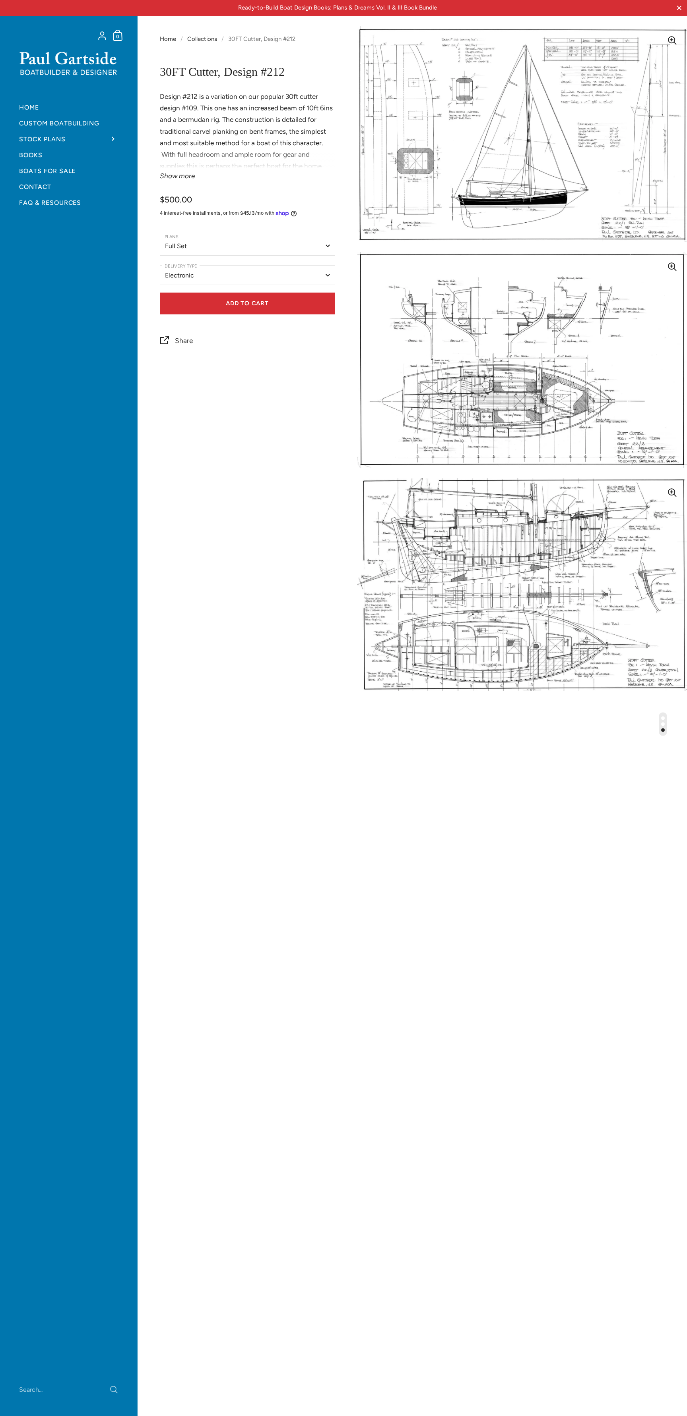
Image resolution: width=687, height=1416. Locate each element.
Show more (177, 176)
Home (168, 38)
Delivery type (181, 265)
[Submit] (114, 1389)
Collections (202, 38)
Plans (172, 236)
